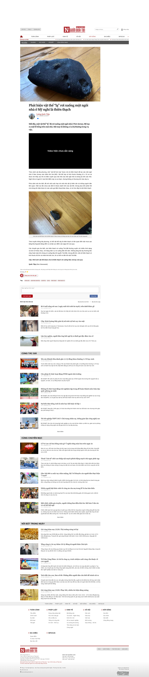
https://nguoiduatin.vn (25, 654)
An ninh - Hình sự (53, 622)
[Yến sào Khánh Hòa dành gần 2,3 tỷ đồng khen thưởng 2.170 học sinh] (29, 363)
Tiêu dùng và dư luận (73, 625)
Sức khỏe (42, 42)
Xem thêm (60, 431)
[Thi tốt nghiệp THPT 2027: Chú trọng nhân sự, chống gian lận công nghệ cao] (29, 423)
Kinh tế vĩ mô (70, 618)
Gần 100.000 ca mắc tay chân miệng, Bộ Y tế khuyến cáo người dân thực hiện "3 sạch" (70, 474)
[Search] (117, 29)
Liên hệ (23, 29)
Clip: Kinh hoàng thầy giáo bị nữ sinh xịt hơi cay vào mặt (63, 321)
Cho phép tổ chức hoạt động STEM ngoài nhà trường (61, 374)
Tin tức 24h (116, 649)
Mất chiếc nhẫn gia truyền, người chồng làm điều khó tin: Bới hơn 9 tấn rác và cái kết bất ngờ (70, 504)
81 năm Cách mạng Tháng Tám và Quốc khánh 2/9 (82, 39)
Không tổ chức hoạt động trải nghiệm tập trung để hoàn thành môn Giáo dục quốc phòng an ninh (70, 390)
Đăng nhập (93, 296)
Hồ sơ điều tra (52, 618)
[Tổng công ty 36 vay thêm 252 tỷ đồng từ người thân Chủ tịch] (29, 549)
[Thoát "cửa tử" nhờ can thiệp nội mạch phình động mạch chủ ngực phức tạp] (29, 463)
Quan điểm (33, 636)
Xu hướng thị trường (73, 622)
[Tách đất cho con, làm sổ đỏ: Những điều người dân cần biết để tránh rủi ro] (29, 580)
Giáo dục (87, 615)
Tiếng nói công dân (53, 620)
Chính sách (33, 615)
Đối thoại (32, 620)
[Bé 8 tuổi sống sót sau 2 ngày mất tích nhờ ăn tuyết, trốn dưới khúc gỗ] (29, 311)
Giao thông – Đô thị (90, 622)
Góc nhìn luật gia (53, 615)
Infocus (122, 36)
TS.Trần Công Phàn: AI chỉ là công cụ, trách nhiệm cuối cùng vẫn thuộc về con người (69, 560)
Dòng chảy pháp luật (54, 613)
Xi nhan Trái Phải (35, 638)
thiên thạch (53, 280)
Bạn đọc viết (33, 641)
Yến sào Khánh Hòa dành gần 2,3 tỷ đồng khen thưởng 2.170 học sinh (67, 359)
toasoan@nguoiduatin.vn (27, 672)
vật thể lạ (43, 280)
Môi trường (88, 620)
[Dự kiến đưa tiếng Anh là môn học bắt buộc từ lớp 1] (29, 408)
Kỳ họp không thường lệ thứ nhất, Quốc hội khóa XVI (55, 39)
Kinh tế (65, 36)
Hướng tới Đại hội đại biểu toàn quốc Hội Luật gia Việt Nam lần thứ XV (113, 39)
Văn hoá (87, 618)
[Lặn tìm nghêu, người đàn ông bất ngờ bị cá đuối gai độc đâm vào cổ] (29, 340)
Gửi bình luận (27, 296)
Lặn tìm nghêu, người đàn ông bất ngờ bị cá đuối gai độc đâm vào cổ (67, 336)
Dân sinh (87, 613)
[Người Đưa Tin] (52, 650)
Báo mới (125, 649)
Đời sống (92, 36)
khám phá (27, 280)
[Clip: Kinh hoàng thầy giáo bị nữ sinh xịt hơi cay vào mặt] (29, 325)
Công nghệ (70, 627)
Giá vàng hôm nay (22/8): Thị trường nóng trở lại (59, 529)
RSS (99, 649)
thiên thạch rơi (61, 280)
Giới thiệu (106, 649)
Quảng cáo (37, 29)
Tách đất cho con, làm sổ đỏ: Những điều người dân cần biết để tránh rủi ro (70, 575)
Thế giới (32, 622)
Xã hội (78, 36)
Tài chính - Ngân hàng (73, 615)
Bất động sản (70, 613)
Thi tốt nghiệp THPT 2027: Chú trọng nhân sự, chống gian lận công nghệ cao (70, 418)
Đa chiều (107, 36)
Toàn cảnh (35, 36)
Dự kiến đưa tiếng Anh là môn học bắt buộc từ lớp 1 (61, 404)
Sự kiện (32, 618)
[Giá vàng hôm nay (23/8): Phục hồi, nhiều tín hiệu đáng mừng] (29, 594)
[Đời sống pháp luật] (111, 673)
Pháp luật (50, 36)
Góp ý (29, 29)
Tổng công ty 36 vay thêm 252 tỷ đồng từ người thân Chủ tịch (64, 544)
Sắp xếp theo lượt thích (83, 301)
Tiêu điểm (33, 613)
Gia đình (33, 42)
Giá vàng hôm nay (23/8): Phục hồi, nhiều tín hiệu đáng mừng (64, 590)
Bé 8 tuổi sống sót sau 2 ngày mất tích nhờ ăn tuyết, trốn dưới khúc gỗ (67, 306)
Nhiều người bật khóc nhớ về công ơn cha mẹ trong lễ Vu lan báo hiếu (68, 488)
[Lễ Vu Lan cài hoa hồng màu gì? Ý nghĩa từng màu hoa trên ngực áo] (29, 448)
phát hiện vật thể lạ (35, 280)
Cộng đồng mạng (62, 42)
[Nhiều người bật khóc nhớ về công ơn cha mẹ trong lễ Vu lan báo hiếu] (29, 493)
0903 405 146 (24, 669)
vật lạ (48, 280)
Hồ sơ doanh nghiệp (72, 620)
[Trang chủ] (74, 29)
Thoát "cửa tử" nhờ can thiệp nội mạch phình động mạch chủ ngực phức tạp (70, 458)
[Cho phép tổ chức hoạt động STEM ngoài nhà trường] (29, 378)
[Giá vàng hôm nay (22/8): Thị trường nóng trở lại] (29, 534)
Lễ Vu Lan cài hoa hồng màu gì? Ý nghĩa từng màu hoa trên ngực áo (67, 444)
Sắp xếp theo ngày (96, 301)
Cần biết (51, 42)
